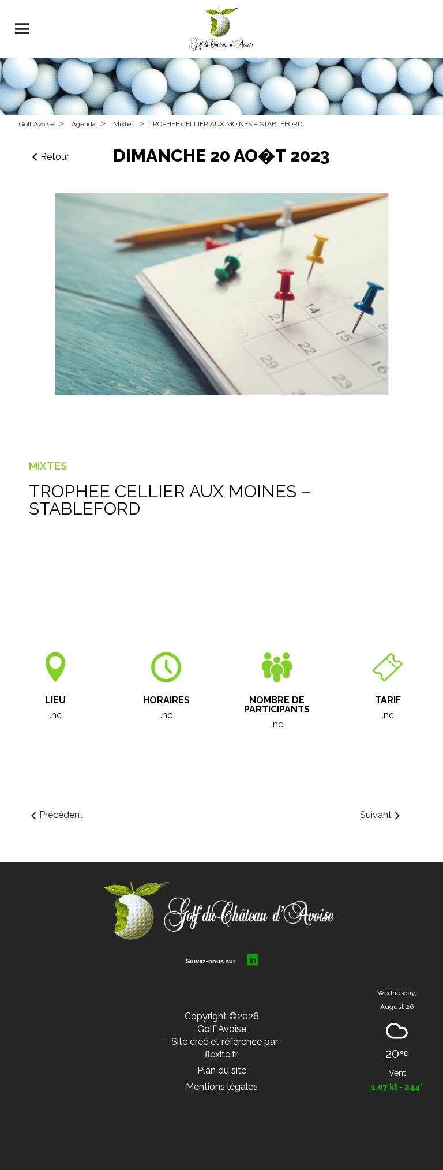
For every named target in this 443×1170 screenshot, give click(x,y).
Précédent (61, 814)
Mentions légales (222, 1086)
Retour (54, 156)
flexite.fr (221, 1054)
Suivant (376, 814)
